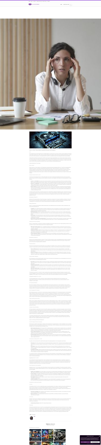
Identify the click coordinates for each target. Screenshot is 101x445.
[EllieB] (31, 419)
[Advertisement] (50, 12)
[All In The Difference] (34, 6)
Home (29, 1)
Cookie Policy (88, 443)
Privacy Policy (91, 443)
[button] (99, 436)
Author (30, 414)
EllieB (34, 416)
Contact (34, 1)
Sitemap (48, 1)
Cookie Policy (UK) (39, 1)
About (32, 1)
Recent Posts (33, 414)
